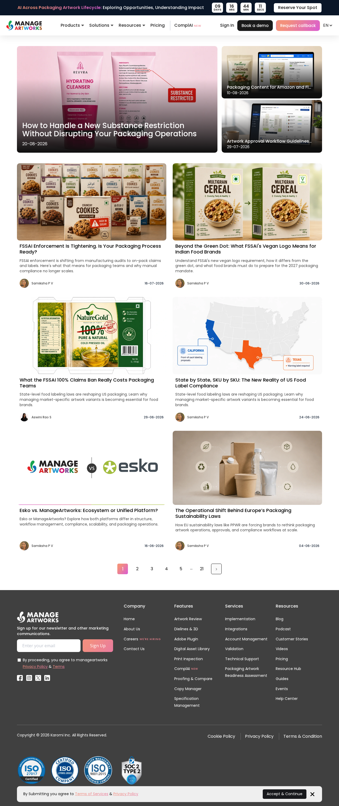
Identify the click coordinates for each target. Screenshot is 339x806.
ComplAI (187, 25)
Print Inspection (188, 659)
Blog (279, 619)
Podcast (283, 629)
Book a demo (255, 25)
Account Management (246, 639)
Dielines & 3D (186, 629)
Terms (59, 666)
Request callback (298, 25)
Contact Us (134, 648)
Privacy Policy (35, 666)
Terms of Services (91, 793)
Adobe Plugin (186, 639)
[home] (24, 25)
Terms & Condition (302, 736)
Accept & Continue (284, 793)
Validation (234, 648)
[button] (72, 25)
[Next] (216, 569)
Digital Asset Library (192, 648)
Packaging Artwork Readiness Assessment (246, 672)
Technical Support (242, 659)
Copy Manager (188, 688)
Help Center (287, 698)
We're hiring (150, 639)
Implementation (240, 619)
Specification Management (187, 702)
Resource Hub (288, 668)
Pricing (157, 25)
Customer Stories (292, 639)
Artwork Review (188, 619)
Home (129, 619)
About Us (132, 629)
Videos (282, 648)
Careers (131, 639)
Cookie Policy (221, 736)
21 (202, 569)
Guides (282, 678)
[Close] (312, 793)
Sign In (227, 25)
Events (282, 688)
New (194, 669)
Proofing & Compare (193, 678)
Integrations (236, 629)
